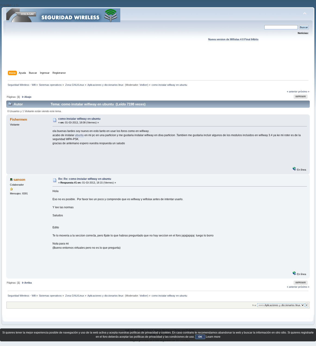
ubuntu (79, 135)
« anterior (292, 91)
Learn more (213, 336)
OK (200, 336)
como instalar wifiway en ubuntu (79, 118)
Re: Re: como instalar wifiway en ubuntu (84, 179)
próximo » (303, 91)
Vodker (143, 84)
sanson (19, 179)
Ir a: (254, 305)
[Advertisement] (158, 60)
